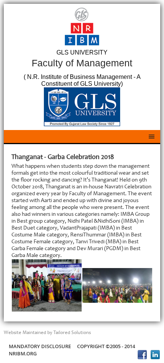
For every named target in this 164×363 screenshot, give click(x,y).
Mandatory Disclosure (40, 346)
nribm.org (23, 353)
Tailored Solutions (72, 332)
